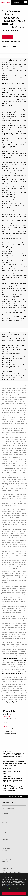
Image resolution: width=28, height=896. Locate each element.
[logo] (5, 2)
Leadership (4, 870)
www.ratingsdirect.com (19, 660)
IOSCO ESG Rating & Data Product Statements (12, 872)
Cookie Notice (10, 885)
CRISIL (4, 817)
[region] (14, 884)
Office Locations (5, 861)
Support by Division (6, 857)
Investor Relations (6, 843)
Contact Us (4, 822)
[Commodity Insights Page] (16, 797)
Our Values (4, 832)
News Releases (5, 846)
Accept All (14, 893)
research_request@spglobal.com (12, 702)
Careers (4, 866)
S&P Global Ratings (9, 802)
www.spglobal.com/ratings (10, 658)
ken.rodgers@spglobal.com (11, 733)
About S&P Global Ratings (8, 808)
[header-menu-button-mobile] (25, 2)
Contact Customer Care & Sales (9, 855)
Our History (4, 835)
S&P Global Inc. (7, 827)
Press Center (5, 839)
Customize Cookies (14, 888)
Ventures (4, 837)
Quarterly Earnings (6, 848)
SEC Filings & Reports (7, 850)
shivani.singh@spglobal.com (11, 722)
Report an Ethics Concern (7, 859)
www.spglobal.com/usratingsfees (12, 673)
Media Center (5, 813)
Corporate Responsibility (7, 868)
